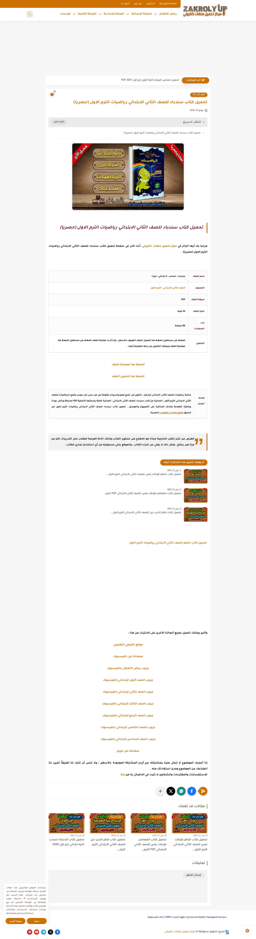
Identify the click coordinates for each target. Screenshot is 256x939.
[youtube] (36, 932)
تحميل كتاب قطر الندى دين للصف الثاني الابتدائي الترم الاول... (145, 512)
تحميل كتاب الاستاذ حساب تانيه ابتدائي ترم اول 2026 (66, 842)
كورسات (65, 14)
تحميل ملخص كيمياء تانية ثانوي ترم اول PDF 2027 (150, 80)
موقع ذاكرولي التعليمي (171, 413)
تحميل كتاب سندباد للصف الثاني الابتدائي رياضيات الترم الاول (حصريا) (162, 133)
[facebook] (57, 932)
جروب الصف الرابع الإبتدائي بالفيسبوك (128, 715)
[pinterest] (29, 932)
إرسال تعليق (193, 875)
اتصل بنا (125, 4)
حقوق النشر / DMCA (175, 917)
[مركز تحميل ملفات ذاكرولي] (205, 10)
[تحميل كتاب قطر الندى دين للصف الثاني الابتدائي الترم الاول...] (195, 514)
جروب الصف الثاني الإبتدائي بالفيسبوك (128, 692)
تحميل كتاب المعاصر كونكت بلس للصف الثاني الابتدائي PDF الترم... (142, 493)
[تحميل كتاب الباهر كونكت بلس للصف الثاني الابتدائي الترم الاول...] (195, 476)
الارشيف (150, 4)
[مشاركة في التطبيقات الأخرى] (160, 791)
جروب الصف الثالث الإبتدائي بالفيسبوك (128, 704)
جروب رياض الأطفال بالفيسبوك (128, 668)
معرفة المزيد (15, 921)
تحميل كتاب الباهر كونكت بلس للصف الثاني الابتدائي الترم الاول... (143, 474)
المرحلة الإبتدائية (141, 14)
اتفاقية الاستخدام (196, 917)
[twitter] (50, 932)
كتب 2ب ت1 (199, 94)
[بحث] (29, 14)
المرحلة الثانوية (87, 14)
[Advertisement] (128, 48)
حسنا (36, 921)
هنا (123, 774)
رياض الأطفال (168, 14)
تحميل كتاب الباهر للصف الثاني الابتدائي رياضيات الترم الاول (168, 543)
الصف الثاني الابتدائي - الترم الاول (167, 288)
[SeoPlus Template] (227, 932)
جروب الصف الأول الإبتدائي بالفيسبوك (128, 680)
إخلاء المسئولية (156, 917)
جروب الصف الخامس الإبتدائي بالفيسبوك (128, 727)
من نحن (138, 4)
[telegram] (43, 932)
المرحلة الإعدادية (114, 14)
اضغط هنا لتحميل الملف (128, 376)
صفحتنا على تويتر (128, 751)
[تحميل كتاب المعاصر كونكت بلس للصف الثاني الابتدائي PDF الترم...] (195, 495)
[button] (191, 791)
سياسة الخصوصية (216, 917)
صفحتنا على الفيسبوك (128, 656)
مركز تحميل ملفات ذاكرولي (180, 931)
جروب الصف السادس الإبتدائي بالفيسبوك (128, 739)
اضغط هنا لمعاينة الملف (128, 364)
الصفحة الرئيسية (168, 4)
